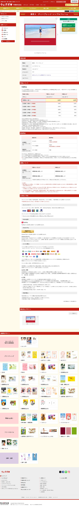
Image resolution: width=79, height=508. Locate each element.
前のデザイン (24, 34)
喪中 (26, 4)
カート (4, 36)
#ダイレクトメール (36, 75)
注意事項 (34, 282)
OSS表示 (50, 497)
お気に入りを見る (5, 16)
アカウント (5, 28)
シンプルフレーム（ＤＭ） (47, 436)
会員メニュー (4, 24)
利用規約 (22, 497)
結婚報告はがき (5, 384)
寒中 (32, 4)
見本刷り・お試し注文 (6, 481)
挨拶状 (37, 4)
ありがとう (63, 360)
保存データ (5, 34)
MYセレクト (4, 13)
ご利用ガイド (59, 8)
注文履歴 (5, 38)
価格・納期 (46, 8)
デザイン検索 (4, 20)
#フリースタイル (47, 75)
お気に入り (56, 18)
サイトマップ (55, 497)
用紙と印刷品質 (43, 483)
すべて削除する (73, 313)
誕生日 (23, 360)
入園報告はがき (5, 396)
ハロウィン (43, 372)
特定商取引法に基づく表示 (42, 497)
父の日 (3, 372)
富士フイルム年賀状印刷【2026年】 (36, 504)
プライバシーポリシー (45, 282)
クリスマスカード (65, 422)
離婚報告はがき (45, 408)
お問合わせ (52, 1)
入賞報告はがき (5, 408)
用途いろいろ (5, 448)
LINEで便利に (4, 486)
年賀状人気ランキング (25, 480)
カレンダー (24, 346)
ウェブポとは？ (32, 8)
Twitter (60, 472)
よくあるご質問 (72, 8)
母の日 (23, 372)
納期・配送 (42, 486)
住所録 (4, 30)
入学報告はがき (25, 396)
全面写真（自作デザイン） (67, 396)
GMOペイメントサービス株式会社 (32, 280)
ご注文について (43, 480)
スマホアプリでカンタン (6, 483)
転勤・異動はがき (65, 384)
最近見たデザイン (5, 18)
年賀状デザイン (6, 8)
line (66, 472)
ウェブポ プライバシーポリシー (31, 497)
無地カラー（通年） (65, 436)
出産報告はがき (25, 384)
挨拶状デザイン (19, 8)
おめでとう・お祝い (46, 360)
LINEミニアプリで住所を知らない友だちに (10, 488)
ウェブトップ (4, 475)
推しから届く (43, 4)
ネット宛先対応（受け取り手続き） (47, 490)
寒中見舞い (23, 484)
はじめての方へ (46, 1)
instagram (69, 472)
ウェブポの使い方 (43, 481)
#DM (42, 75)
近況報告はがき (64, 372)
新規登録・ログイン (44, 488)
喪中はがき (23, 482)
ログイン (8, 41)
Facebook (63, 472)
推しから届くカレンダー (26, 489)
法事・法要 (24, 462)
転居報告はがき (45, 384)
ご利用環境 (42, 491)
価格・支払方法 (43, 485)
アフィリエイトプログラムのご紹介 (8, 485)
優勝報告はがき (25, 408)
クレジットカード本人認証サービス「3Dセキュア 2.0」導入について (38, 216)
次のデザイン (56, 34)
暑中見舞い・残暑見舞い (27, 422)
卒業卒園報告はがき (46, 396)
